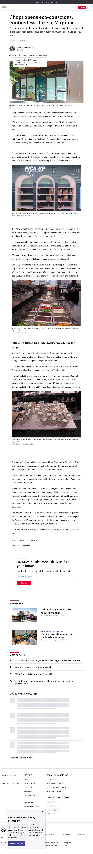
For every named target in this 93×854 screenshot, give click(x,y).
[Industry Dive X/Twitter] (13, 783)
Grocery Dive (52, 806)
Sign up (82, 7)
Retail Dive (51, 814)
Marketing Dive (53, 810)
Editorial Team (29, 783)
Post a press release (25, 757)
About (25, 779)
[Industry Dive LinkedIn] (3, 783)
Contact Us (27, 787)
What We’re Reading (31, 806)
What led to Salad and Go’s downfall (33, 674)
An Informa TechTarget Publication (46, 2)
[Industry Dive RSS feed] (17, 783)
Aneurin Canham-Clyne (25, 47)
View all (13, 757)
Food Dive (51, 802)
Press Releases (29, 802)
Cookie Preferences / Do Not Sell (54, 845)
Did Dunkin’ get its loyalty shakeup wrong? (56, 611)
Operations (26, 545)
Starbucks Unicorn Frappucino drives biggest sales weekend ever (48, 660)
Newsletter (27, 791)
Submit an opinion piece (56, 787)
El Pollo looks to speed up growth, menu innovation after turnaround (44, 682)
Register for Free (16, 843)
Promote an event (54, 791)
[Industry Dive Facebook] (8, 783)
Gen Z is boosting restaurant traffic (33, 667)
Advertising (51, 779)
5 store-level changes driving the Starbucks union (58, 635)
